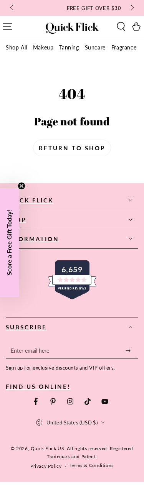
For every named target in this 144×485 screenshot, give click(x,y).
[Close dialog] (137, 208)
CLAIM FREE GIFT (106, 256)
